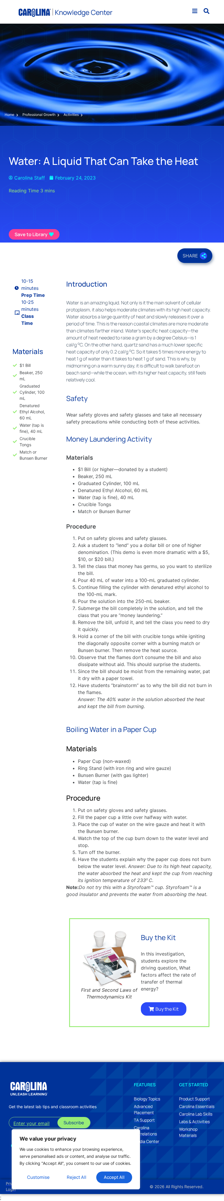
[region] (76, 1159)
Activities (71, 114)
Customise (38, 1177)
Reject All (76, 1177)
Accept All (114, 1177)
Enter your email (31, 1123)
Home (9, 114)
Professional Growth (38, 114)
